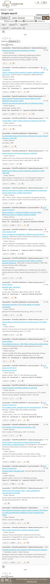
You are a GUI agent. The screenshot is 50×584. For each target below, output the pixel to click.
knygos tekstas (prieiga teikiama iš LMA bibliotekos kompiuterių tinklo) (21, 99)
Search (10, 10)
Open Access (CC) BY (9, 232)
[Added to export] (13, 63)
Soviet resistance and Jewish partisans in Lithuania (19, 388)
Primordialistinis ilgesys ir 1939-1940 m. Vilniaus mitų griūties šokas (25, 344)
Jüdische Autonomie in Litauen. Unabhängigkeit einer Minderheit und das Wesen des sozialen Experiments (24, 191)
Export (23, 25)
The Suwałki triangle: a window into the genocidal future (21, 407)
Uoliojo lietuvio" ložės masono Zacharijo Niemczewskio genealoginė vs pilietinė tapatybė (21, 443)
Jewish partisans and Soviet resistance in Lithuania (19, 153)
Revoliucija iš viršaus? (9, 370)
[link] (2, 38)
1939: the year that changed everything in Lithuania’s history (22, 103)
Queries (12, 25)
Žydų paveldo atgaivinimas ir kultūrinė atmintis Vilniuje (20, 530)
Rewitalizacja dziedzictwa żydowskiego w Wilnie (18, 50)
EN (13, 92)
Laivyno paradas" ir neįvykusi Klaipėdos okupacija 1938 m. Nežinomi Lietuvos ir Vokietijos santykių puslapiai (22, 213)
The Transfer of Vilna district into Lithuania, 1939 (18, 427)
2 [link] (7, 38)
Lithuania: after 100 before (11, 287)
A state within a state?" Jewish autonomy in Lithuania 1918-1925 (24, 121)
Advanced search (42, 14)
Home (4, 10)
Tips (3, 25)
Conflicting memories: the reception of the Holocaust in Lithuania (24, 550)
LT (6, 92)
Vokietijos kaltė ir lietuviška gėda (13, 471)
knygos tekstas (7, 98)
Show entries (7, 45)
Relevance (12, 41)
